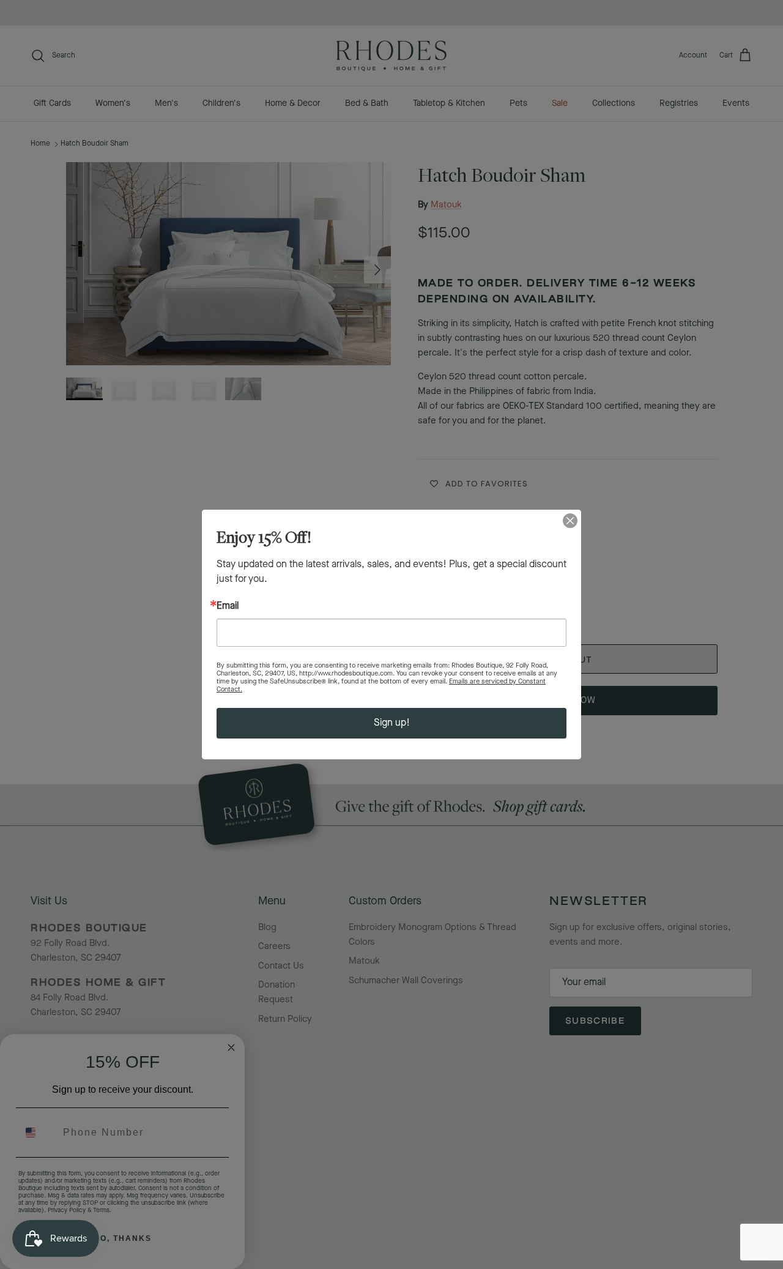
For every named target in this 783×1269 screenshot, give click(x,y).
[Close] (570, 520)
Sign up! (392, 723)
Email (228, 606)
